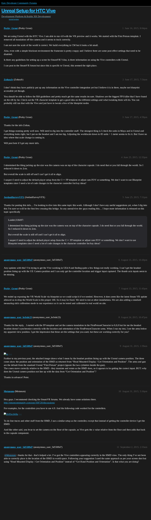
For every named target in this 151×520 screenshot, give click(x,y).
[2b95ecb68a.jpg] (13, 414)
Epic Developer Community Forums (19, 3)
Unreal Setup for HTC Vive (28, 11)
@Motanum (10, 455)
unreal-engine (14, 19)
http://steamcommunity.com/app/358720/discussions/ (29, 402)
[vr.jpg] (8, 354)
